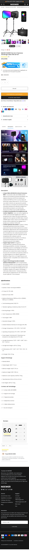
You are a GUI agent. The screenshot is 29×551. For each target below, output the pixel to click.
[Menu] (1, 4)
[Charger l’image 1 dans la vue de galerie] (14, 24)
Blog (2, 504)
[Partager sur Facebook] (7, 49)
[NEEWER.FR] (14, 4)
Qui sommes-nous (5, 496)
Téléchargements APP (20, 502)
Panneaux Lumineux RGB (10, 7)
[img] (4, 56)
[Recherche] (4, 4)
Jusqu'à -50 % (19, 1)
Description (10, 126)
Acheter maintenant (14, 97)
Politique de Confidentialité (6, 540)
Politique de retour (5, 500)
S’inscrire (14, 526)
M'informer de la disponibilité (14, 94)
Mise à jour (17, 504)
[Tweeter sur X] (5, 49)
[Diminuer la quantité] (2, 82)
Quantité (3, 79)
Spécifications (18, 126)
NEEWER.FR (6, 544)
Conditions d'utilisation (18, 540)
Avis (25, 126)
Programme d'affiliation (7, 502)
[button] (20, 425)
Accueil (2, 7)
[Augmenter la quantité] (7, 82)
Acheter (4, 126)
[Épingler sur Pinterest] (9, 49)
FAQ (16, 506)
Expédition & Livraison (6, 498)
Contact (17, 496)
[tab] (12, 46)
